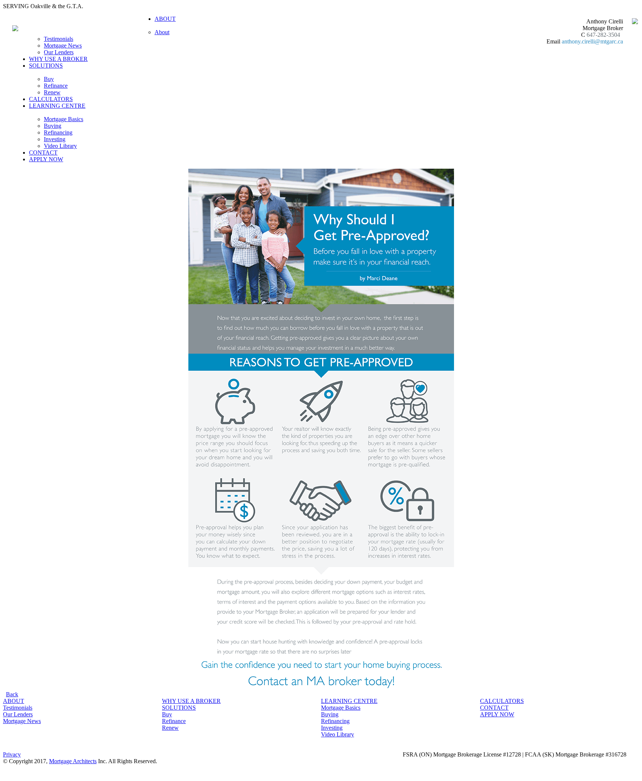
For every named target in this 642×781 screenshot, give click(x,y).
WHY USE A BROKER (58, 59)
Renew (52, 92)
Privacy (12, 754)
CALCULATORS (51, 99)
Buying (52, 126)
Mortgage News (63, 45)
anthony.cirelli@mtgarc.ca (592, 41)
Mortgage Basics (63, 119)
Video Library (60, 146)
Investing (54, 139)
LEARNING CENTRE (349, 701)
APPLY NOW (46, 159)
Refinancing (58, 132)
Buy (49, 79)
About (162, 32)
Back (12, 694)
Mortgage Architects (73, 761)
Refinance (56, 85)
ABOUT (13, 701)
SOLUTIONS (179, 707)
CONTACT (43, 152)
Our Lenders (59, 52)
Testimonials (58, 39)
